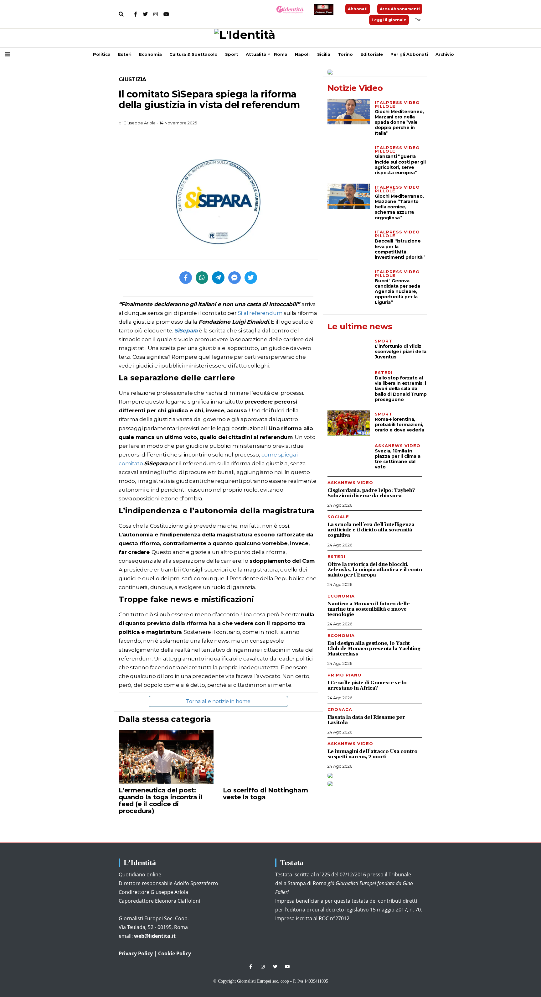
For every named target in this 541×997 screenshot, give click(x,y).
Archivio (444, 54)
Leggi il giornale (389, 20)
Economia (150, 54)
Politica (102, 54)
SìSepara (186, 330)
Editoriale (371, 54)
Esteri (124, 54)
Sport (231, 54)
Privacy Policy (136, 953)
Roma (280, 54)
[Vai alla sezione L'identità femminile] (287, 9)
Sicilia (323, 54)
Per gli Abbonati (409, 54)
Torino (345, 54)
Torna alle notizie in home (218, 701)
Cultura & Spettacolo (193, 54)
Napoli (302, 54)
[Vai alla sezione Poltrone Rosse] (322, 9)
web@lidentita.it (155, 935)
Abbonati (358, 9)
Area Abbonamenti (400, 9)
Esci (418, 19)
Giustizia (132, 79)
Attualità (256, 54)
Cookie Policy (174, 953)
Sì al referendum (260, 313)
